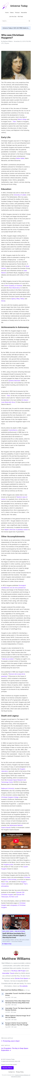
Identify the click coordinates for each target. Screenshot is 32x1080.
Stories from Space (21, 978)
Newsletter (24, 12)
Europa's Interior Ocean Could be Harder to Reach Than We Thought (16, 1024)
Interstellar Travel (8, 973)
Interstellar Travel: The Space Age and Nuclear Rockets (18, 1009)
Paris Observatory (14, 288)
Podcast (17, 12)
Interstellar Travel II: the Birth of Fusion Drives (18, 994)
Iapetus (13, 298)
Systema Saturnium (14, 380)
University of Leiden (20, 195)
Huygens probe (8, 864)
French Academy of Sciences (13, 285)
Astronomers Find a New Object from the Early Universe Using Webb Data (17, 1001)
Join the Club (12, 16)
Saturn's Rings (22, 119)
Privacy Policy (20, 1072)
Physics (7, 43)
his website (23, 986)
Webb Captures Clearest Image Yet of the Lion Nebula (17, 1016)
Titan (14, 121)
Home (7, 12)
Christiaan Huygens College (9, 797)
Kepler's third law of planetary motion (16, 529)
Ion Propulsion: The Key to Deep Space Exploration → (14, 1049)
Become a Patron (7, 1067)
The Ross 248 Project (18, 971)
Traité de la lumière (8, 659)
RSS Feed (20, 16)
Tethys (22, 298)
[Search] (29, 20)
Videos (12, 12)
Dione (3, 301)
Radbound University (7, 788)
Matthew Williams (8, 41)
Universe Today (19, 6)
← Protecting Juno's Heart (10, 1041)
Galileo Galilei (20, 158)
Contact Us (11, 1072)
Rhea (18, 298)
